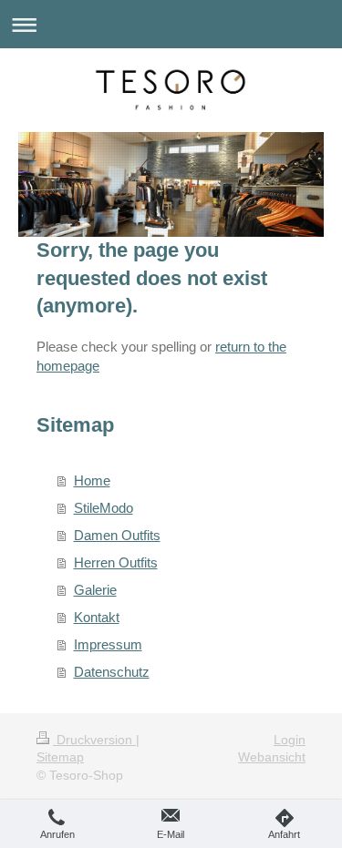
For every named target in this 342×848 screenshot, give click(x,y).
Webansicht (272, 757)
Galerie (95, 590)
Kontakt (96, 617)
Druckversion (94, 739)
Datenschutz (112, 671)
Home (92, 480)
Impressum (108, 644)
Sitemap (60, 757)
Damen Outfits (117, 535)
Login (290, 739)
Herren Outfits (116, 562)
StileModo (103, 508)
